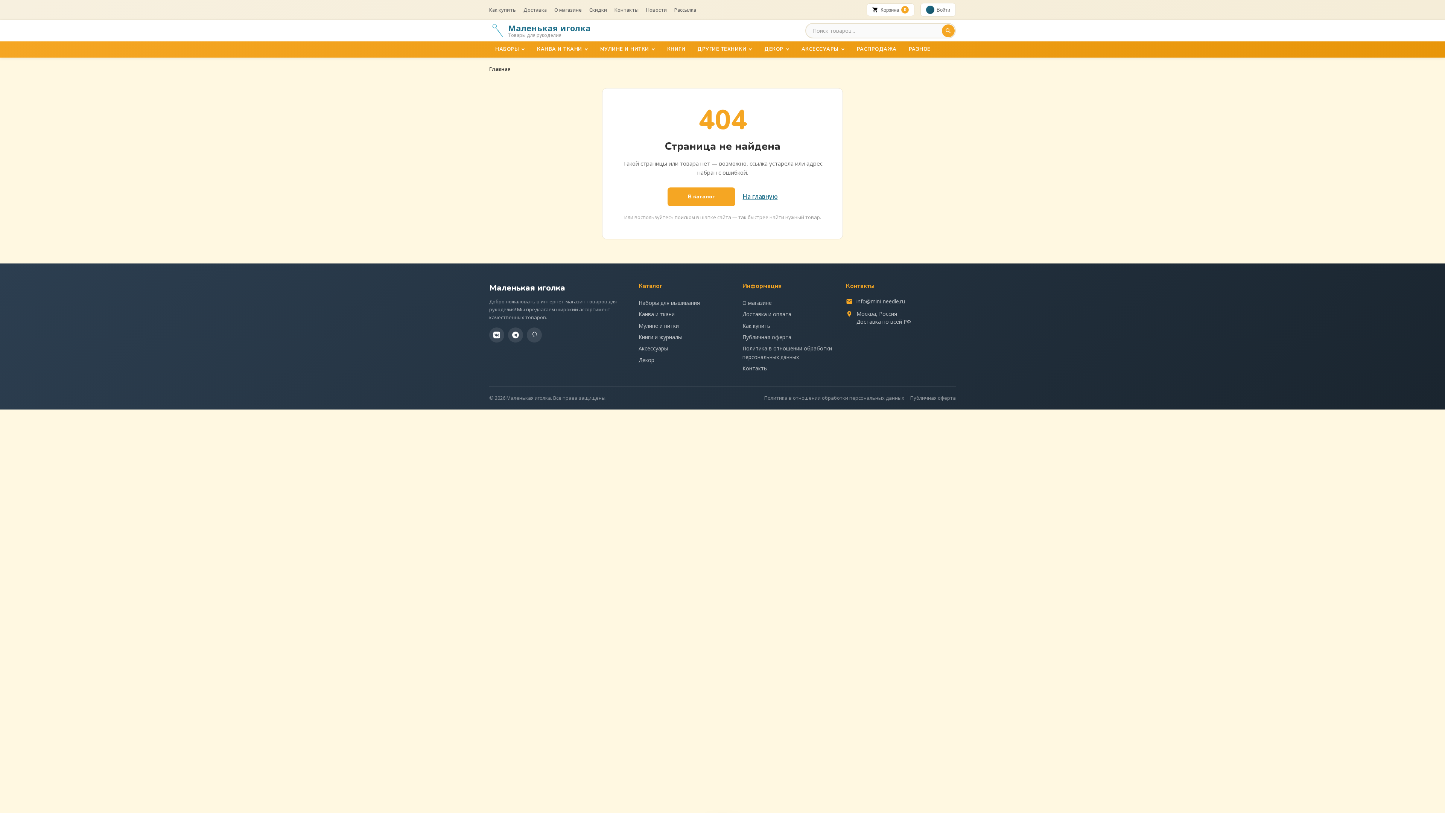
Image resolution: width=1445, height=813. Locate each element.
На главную (760, 196)
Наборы (507, 49)
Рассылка (685, 9)
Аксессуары (820, 49)
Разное (920, 49)
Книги (676, 49)
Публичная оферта (766, 337)
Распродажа (877, 49)
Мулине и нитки (624, 49)
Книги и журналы (660, 337)
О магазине (568, 9)
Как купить (502, 9)
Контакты (627, 9)
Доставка (535, 9)
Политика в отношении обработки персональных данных (787, 352)
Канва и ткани (559, 49)
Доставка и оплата (766, 314)
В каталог (701, 196)
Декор (773, 49)
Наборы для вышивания (669, 302)
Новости (656, 9)
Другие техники (721, 49)
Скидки (598, 9)
